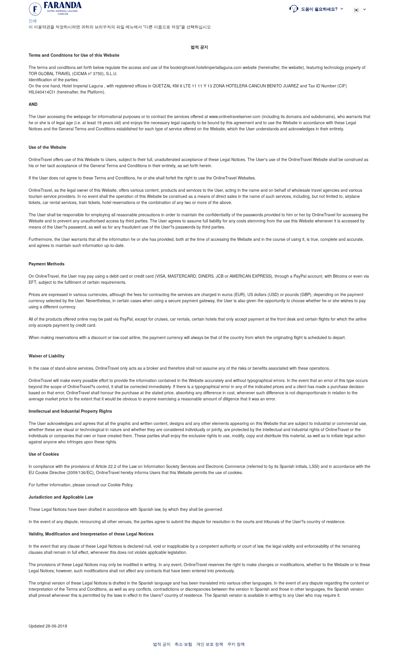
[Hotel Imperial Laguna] (55, 9)
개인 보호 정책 (209, 644)
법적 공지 (162, 644)
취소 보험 (183, 644)
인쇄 (33, 20)
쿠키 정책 (236, 644)
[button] (316, 9)
